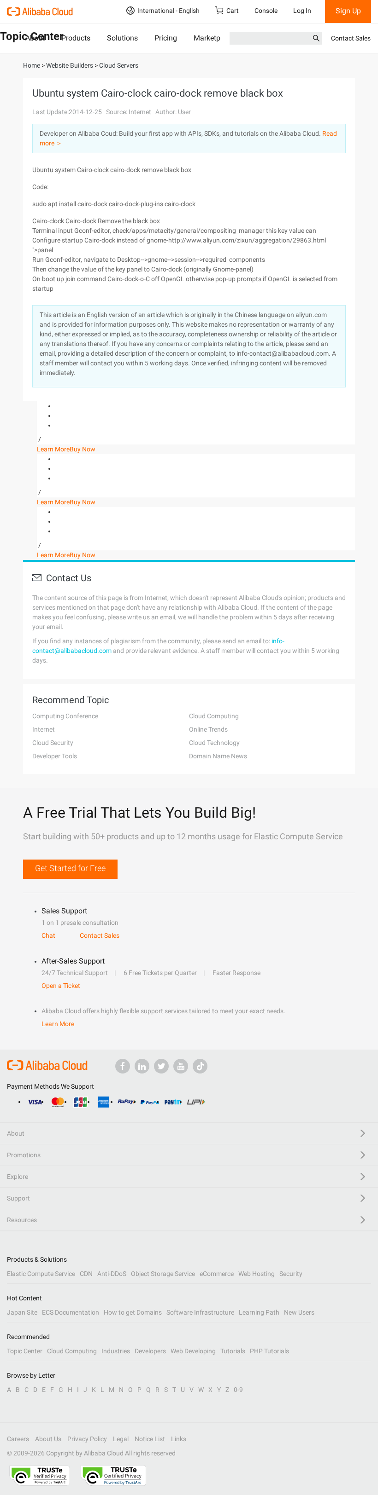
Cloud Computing (214, 716)
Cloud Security (52, 742)
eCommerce (217, 1273)
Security (290, 1273)
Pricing (165, 38)
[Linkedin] (142, 1066)
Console (266, 10)
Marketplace (214, 38)
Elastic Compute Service (41, 1273)
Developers (150, 1351)
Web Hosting (256, 1273)
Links (178, 1439)
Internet (43, 729)
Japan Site (22, 1312)
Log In (302, 10)
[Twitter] (161, 1066)
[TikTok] (200, 1066)
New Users (299, 1312)
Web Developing (193, 1351)
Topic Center (24, 1351)
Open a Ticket (60, 985)
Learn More (53, 449)
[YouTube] (180, 1066)
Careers (18, 1439)
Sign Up (348, 10)
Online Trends (208, 729)
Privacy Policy (87, 1439)
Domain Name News (218, 756)
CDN (86, 1273)
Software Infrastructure (200, 1312)
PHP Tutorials (269, 1351)
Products (75, 38)
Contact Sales (351, 38)
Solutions (122, 38)
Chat (48, 935)
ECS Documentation (70, 1312)
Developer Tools (54, 756)
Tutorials (232, 1351)
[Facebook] (122, 1066)
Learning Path (259, 1312)
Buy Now (82, 449)
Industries (115, 1351)
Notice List (150, 1439)
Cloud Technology (214, 742)
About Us (48, 1439)
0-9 (238, 1389)
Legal (121, 1439)
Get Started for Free (70, 868)
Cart (232, 10)
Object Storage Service (163, 1273)
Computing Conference (65, 716)
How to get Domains (133, 1312)
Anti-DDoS (111, 1273)
